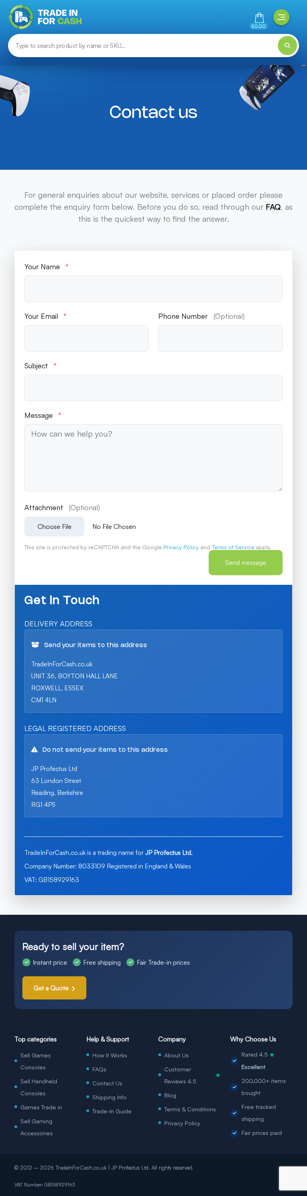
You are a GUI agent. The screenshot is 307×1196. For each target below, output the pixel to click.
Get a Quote (51, 988)
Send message (245, 562)
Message (42, 415)
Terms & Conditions (190, 1109)
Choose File (55, 526)
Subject (40, 365)
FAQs (99, 1069)
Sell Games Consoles (35, 1061)
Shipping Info (109, 1097)
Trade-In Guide (112, 1111)
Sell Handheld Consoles (38, 1087)
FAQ (273, 207)
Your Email (45, 316)
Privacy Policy (182, 1122)
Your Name (46, 266)
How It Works (109, 1055)
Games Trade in (41, 1107)
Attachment (62, 507)
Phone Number (201, 316)
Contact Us (107, 1083)
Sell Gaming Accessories (36, 1126)
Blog (170, 1095)
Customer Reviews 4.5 (192, 1075)
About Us (176, 1055)
